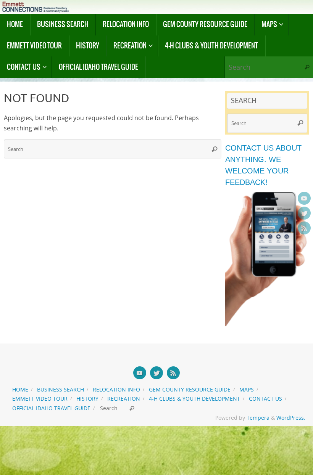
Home (20, 389)
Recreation (123, 398)
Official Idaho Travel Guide (51, 408)
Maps (246, 389)
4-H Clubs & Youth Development (194, 398)
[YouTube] (304, 198)
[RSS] (304, 227)
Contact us (265, 398)
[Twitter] (304, 213)
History (87, 398)
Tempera (258, 417)
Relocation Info (116, 389)
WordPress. (290, 417)
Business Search (60, 389)
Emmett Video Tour (40, 398)
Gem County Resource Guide (190, 389)
